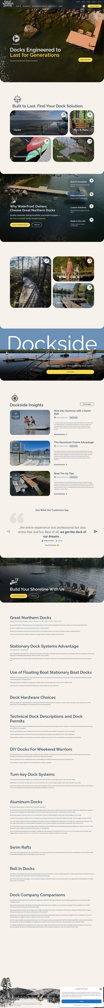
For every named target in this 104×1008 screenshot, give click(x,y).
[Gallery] (73, 268)
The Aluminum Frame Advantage (74, 442)
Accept (81, 1001)
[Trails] (30, 282)
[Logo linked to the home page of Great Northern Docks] (7, 3)
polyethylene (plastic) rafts (19, 854)
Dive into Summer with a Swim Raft (72, 412)
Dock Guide (73, 417)
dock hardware (48, 756)
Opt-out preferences (77, 1005)
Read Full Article (59, 434)
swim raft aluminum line (48, 852)
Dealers (78, 1)
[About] (73, 295)
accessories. (61, 634)
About (83, 1)
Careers (100, 1)
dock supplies (51, 634)
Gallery (94, 1)
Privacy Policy (86, 1005)
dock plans (75, 754)
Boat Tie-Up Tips (64, 473)
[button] (101, 989)
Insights (88, 1)
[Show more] (39, 122)
